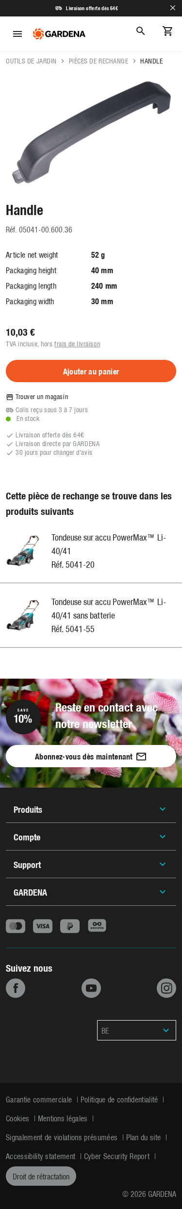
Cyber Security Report (118, 1155)
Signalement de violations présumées (63, 1137)
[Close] (172, 8)
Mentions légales (64, 1118)
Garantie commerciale (40, 1099)
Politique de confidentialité (120, 1099)
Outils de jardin (31, 60)
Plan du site (144, 1137)
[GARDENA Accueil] (59, 34)
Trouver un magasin (42, 396)
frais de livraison (77, 343)
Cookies (19, 1118)
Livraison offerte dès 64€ (92, 8)
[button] (137, 1030)
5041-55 (80, 628)
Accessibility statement (42, 1155)
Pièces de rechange (99, 60)
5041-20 (80, 564)
